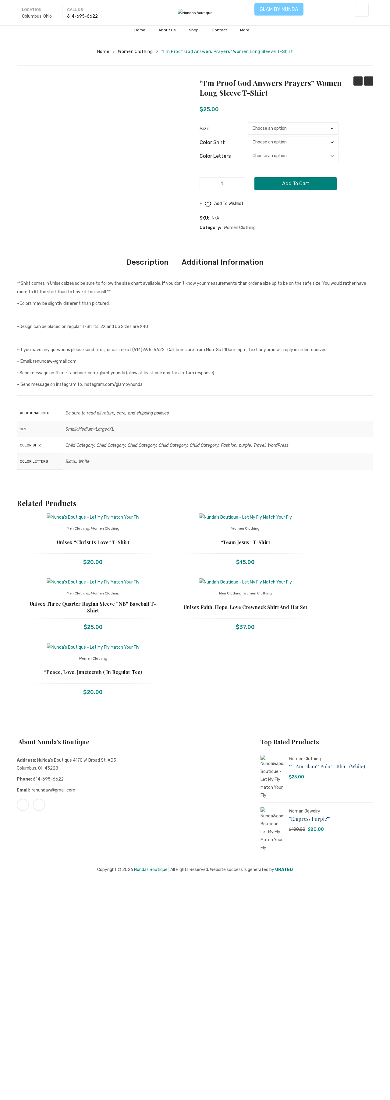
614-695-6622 (82, 16)
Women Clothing (135, 51)
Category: (210, 227)
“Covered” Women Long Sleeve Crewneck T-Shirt (368, 82)
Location (31, 9)
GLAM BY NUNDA (279, 9)
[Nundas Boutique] (195, 12)
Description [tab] (147, 262)
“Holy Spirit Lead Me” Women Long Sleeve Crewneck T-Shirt (358, 82)
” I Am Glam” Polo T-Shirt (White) (327, 766)
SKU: (204, 218)
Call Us (75, 9)
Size (204, 128)
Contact (219, 30)
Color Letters (215, 156)
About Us (167, 30)
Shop (194, 30)
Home (139, 30)
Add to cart (295, 183)
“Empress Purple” (309, 819)
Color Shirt (212, 142)
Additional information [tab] (223, 262)
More (245, 30)
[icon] (23, 805)
